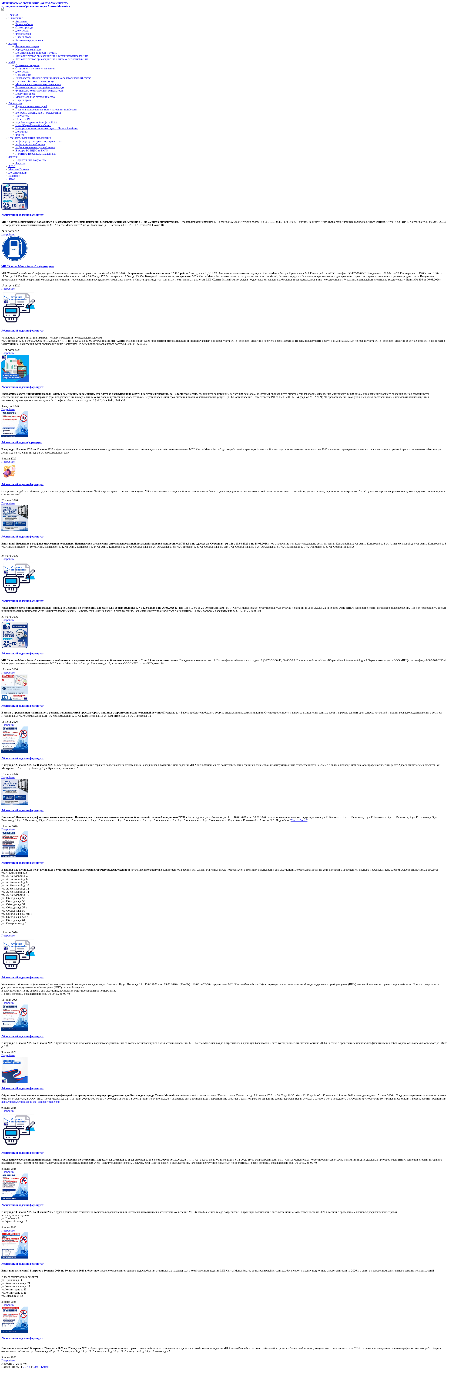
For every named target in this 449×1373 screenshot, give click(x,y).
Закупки (13, 156)
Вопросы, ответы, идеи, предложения (38, 112)
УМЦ (11, 62)
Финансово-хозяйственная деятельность (39, 90)
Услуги (12, 43)
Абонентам (15, 103)
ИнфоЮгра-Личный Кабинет (33, 125)
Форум (19, 134)
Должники (21, 131)
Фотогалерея (23, 33)
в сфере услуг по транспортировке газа (38, 141)
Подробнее (8, 234)
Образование (23, 74)
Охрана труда (23, 36)
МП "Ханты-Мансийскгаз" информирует (27, 266)
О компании (15, 17)
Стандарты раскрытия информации (29, 137)
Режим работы (24, 24)
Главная (13, 14)
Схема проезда (24, 27)
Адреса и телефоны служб (31, 106)
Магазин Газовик (18, 169)
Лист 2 (303, 820)
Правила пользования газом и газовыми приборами (46, 109)
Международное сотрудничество (35, 96)
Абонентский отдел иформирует (21, 442)
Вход (11, 178)
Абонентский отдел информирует (22, 214)
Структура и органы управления (35, 68)
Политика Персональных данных (35, 153)
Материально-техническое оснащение (38, 84)
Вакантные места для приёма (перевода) (39, 87)
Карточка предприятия (29, 40)
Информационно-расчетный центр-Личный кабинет (46, 128)
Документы (22, 30)
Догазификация (17, 172)
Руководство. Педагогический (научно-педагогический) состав (53, 77)
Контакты (21, 21)
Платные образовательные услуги (35, 81)
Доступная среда (25, 93)
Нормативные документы (30, 159)
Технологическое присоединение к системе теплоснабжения (51, 59)
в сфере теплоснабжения (30, 144)
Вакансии (14, 175)
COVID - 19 (22, 118)
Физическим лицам (27, 46)
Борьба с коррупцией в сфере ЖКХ (36, 122)
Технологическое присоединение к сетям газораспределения (51, 55)
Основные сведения (27, 65)
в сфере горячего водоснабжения (35, 147)
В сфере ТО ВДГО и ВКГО (31, 150)
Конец (45, 1366)
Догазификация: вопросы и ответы (36, 52)
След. (35, 1366)
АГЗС (11, 166)
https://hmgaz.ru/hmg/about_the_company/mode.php (30, 1101)
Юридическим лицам (28, 49)
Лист (294, 820)
